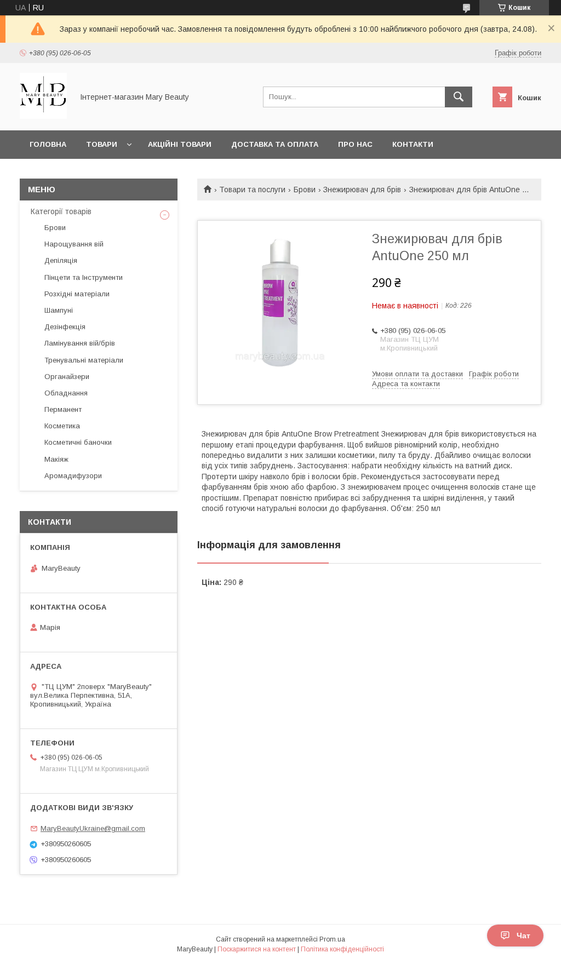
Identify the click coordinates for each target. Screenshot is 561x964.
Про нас (355, 144)
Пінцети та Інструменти (83, 277)
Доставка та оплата (274, 144)
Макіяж (56, 459)
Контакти (412, 144)
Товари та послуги (252, 189)
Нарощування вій (74, 244)
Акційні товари (179, 144)
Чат (523, 935)
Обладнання (66, 393)
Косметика (62, 426)
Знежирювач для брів (362, 189)
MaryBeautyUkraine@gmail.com (93, 828)
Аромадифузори (73, 476)
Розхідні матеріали (77, 294)
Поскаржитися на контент (256, 949)
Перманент (63, 409)
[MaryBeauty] (43, 116)
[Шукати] (458, 97)
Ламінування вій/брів (79, 343)
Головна (48, 144)
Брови (305, 189)
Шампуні (58, 310)
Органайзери (66, 376)
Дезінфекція (64, 327)
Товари (101, 144)
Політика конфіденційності (342, 949)
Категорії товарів (61, 211)
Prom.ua (332, 939)
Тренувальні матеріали (83, 360)
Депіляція (60, 260)
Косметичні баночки (78, 442)
